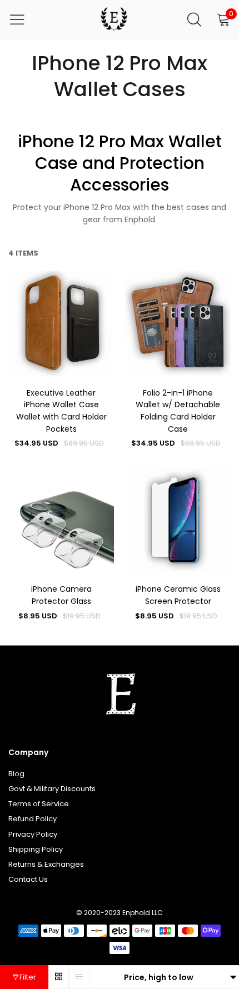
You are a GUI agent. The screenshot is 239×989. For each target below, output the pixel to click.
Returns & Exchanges (46, 864)
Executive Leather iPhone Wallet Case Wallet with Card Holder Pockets (61, 410)
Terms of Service (38, 803)
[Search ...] (194, 19)
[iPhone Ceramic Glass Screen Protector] (178, 519)
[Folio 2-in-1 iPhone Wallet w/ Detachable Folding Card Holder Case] (178, 323)
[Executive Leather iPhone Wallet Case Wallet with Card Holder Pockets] (61, 323)
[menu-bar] (24, 19)
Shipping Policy (35, 849)
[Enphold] (113, 19)
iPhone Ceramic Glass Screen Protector (178, 595)
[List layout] (79, 977)
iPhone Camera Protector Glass (61, 595)
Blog (16, 773)
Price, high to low (158, 977)
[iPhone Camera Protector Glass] (61, 519)
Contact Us (28, 879)
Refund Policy (32, 818)
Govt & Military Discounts (52, 788)
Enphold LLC (142, 912)
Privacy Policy (32, 834)
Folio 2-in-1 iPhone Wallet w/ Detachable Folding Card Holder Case (178, 410)
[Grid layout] (58, 977)
